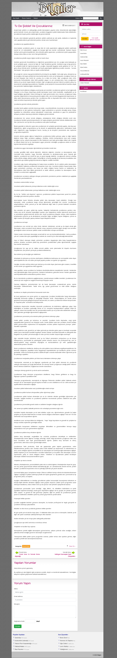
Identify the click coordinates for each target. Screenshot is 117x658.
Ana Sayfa (16, 18)
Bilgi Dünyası (83, 50)
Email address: (18, 596)
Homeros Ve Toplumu (66, 640)
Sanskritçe (18, 637)
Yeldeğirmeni (64, 649)
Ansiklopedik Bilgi (84, 74)
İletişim (36, 18)
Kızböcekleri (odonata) (22, 640)
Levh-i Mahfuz (64, 646)
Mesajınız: (17, 604)
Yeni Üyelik (95, 38)
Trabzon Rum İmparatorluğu (23, 643)
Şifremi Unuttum (95, 40)
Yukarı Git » (72, 546)
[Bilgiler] (57, 9)
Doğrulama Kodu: (19, 621)
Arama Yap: (79, 18)
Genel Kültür (83, 53)
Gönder (17, 626)
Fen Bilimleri (83, 91)
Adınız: (16, 589)
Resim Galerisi (26, 18)
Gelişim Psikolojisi (84, 83)
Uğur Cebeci (63, 643)
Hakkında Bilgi (83, 57)
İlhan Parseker (19, 649)
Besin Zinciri (63, 637)
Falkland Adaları (20, 646)
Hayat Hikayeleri (84, 60)
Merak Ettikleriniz (84, 71)
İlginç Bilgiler (83, 64)
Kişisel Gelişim (83, 67)
